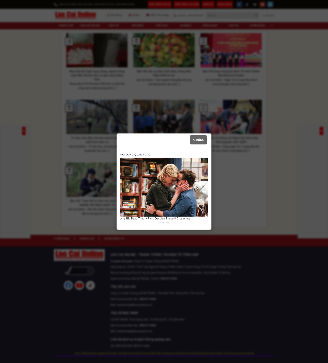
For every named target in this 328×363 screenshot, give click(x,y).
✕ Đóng (198, 139)
